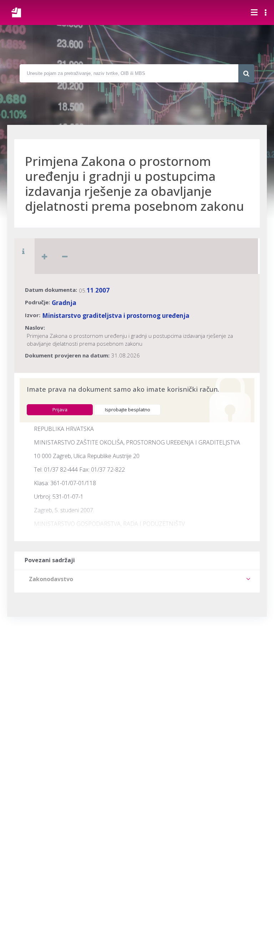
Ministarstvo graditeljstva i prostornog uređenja (115, 315)
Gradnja (64, 303)
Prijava (59, 409)
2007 (102, 290)
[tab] (137, 579)
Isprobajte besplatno (127, 409)
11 (90, 290)
